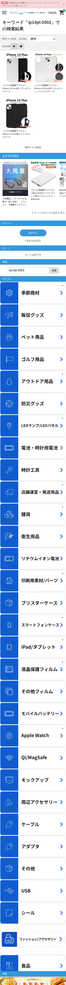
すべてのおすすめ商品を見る (49, 212)
